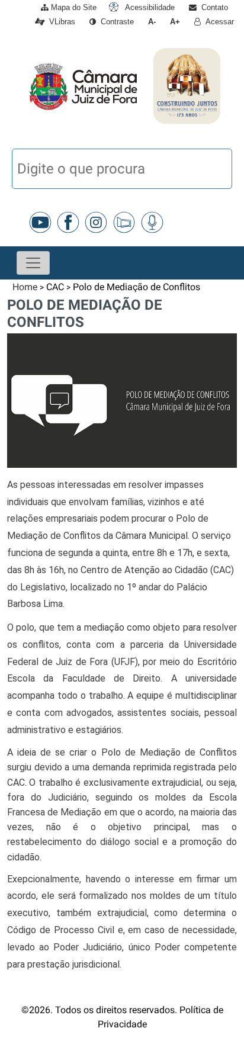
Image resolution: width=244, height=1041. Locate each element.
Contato (212, 7)
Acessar (217, 21)
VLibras (59, 21)
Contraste (115, 21)
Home (24, 287)
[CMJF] (25, 86)
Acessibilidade (149, 7)
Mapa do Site (73, 7)
